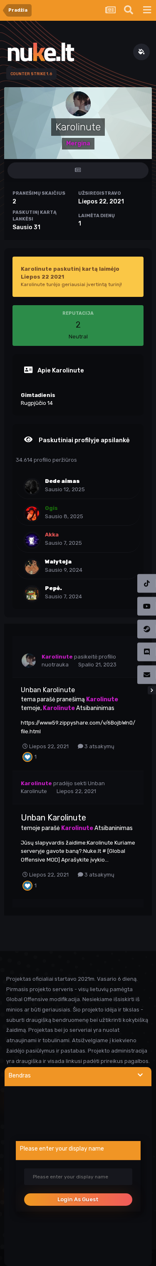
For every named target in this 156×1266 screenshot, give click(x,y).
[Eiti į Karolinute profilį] (29, 661)
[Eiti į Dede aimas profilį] (32, 486)
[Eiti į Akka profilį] (32, 540)
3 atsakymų (98, 746)
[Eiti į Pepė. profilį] (32, 593)
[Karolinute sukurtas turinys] (78, 170)
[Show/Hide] (140, 1075)
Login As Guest (78, 1199)
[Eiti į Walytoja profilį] (32, 567)
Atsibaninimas (95, 708)
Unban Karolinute (48, 690)
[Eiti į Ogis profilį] (32, 513)
